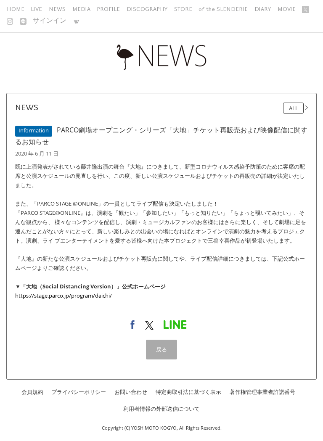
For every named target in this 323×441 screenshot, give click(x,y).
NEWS (57, 9)
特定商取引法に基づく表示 (188, 392)
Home (15, 9)
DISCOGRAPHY (147, 9)
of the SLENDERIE (223, 9)
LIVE (36, 9)
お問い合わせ (130, 392)
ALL (293, 108)
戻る (161, 349)
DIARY (262, 9)
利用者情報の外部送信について (161, 408)
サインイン (49, 21)
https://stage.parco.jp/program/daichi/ (63, 295)
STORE (183, 9)
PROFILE (108, 9)
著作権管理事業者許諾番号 (262, 392)
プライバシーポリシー (78, 392)
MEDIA (81, 9)
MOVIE (287, 9)
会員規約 (32, 392)
